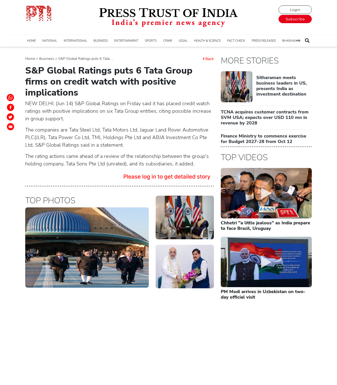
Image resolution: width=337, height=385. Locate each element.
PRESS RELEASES (264, 41)
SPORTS (151, 41)
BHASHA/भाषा (291, 41)
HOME (31, 41)
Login (295, 9)
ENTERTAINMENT (126, 41)
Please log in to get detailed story (166, 176)
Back (209, 58)
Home (30, 58)
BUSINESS (101, 41)
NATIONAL (49, 41)
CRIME (167, 41)
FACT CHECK (236, 41)
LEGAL (183, 41)
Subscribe (295, 19)
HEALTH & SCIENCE (207, 41)
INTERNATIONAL (75, 41)
